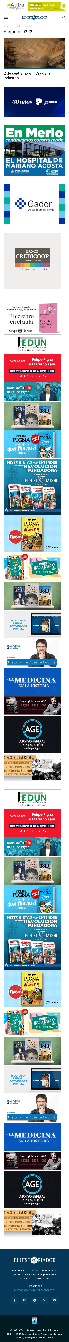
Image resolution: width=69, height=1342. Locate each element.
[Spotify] (34, 1300)
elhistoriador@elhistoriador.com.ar (34, 1290)
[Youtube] (54, 1300)
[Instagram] (24, 1300)
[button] (6, 17)
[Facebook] (14, 1300)
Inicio (6, 26)
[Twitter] (44, 1300)
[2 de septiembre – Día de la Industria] (34, 53)
